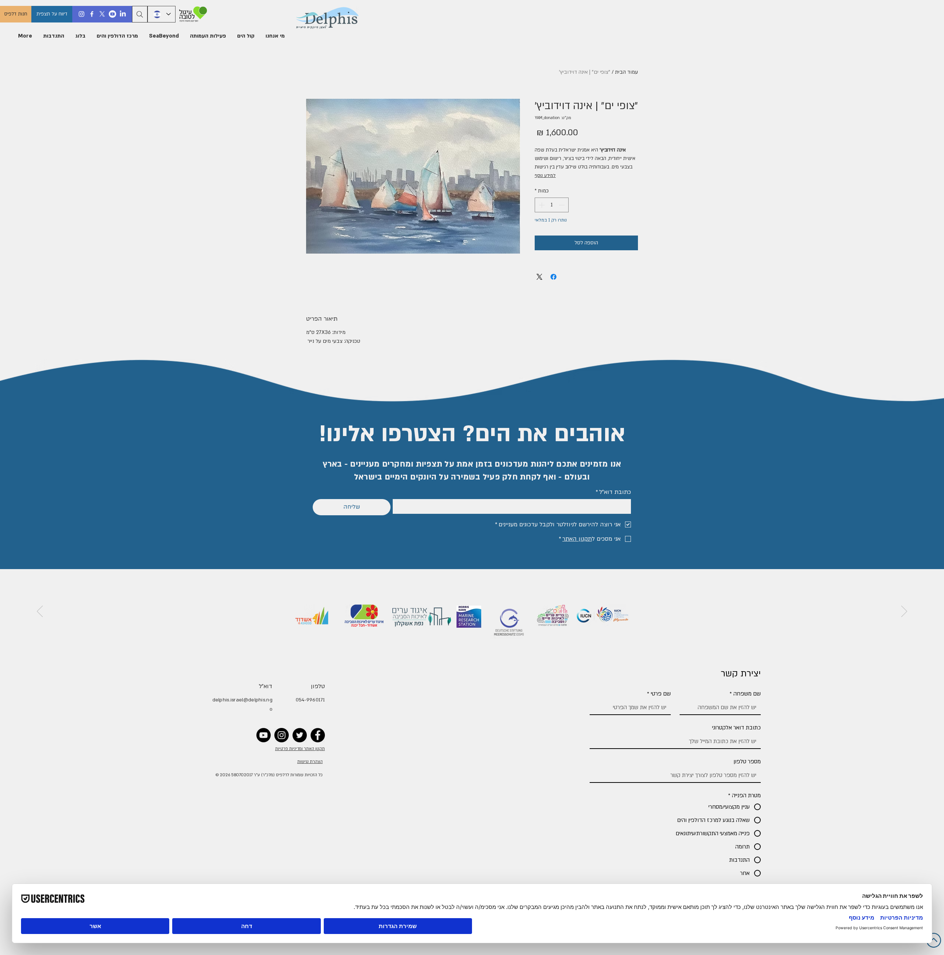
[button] (275, 36)
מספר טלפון (747, 761)
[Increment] (541, 205)
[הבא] (40, 612)
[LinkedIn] (122, 14)
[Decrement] (562, 205)
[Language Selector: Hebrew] (162, 14)
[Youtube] (112, 14)
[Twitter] (299, 735)
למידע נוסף (545, 175)
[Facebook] (92, 14)
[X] (102, 14)
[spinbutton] (551, 205)
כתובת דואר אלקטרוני (736, 727)
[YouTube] (263, 735)
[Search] (140, 14)
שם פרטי (659, 693)
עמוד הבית (626, 72)
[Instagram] (81, 14)
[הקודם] (904, 612)
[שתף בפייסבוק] (553, 276)
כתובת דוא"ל (613, 492)
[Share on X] (539, 276)
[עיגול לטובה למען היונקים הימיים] (192, 14)
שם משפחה (745, 693)
